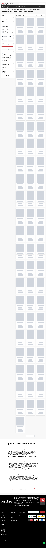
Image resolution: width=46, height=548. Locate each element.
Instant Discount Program (23, 510)
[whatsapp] (44, 542)
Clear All (7, 75)
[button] (8, 17)
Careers (12, 517)
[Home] (1, 9)
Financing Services (22, 512)
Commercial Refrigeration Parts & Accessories (18, 9)
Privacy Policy (3, 515)
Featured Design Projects (14, 510)
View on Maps (3, 531)
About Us (2, 510)
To (8, 39)
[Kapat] (13, 17)
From (2, 39)
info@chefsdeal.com (4, 534)
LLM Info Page (3, 520)
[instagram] (37, 540)
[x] (34, 540)
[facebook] (30, 540)
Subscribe (42, 512)
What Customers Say (14, 520)
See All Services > (22, 515)
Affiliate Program (13, 512)
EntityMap (2, 522)
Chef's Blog (12, 515)
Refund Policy (3, 517)
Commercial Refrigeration (6, 9)
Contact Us (2, 512)
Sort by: (37, 15)
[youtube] (32, 540)
